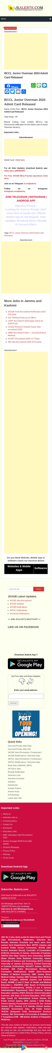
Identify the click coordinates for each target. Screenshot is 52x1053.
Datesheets (13, 785)
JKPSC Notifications (18, 610)
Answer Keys (13, 792)
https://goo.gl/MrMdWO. (15, 171)
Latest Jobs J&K (15, 798)
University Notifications (19, 614)
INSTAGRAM (37, 196)
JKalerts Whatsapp (11, 847)
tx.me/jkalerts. (30, 184)
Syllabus (11, 782)
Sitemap (6, 854)
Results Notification (16, 772)
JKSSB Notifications (18, 607)
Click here (20, 160)
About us (7, 814)
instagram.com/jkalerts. (15, 191)
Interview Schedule (16, 778)
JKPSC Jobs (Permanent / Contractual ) (25, 759)
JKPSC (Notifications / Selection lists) (24, 762)
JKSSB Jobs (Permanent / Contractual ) (25, 752)
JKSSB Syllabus (17, 604)
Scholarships (13, 795)
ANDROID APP (26, 200)
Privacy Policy (9, 851)
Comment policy (10, 821)
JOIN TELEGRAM (16, 196)
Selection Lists (14, 775)
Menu (3, 19)
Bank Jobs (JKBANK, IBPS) (20, 765)
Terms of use (8, 858)
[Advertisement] (26, 51)
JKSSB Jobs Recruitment (20, 601)
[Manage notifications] (46, 1048)
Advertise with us (10, 817)
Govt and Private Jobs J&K (19, 749)
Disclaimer (7, 828)
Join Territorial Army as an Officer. (22, 318)
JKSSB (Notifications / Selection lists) (24, 756)
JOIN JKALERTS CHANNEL (13, 912)
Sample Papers (14, 788)
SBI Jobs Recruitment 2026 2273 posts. (25, 342)
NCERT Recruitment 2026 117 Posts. (24, 339)
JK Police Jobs (14, 769)
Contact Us (7, 824)
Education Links (10, 831)
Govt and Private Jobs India (19, 746)
